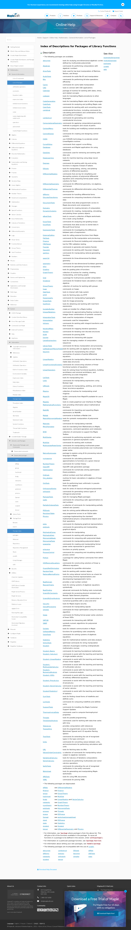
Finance (14, 168)
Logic (13, 235)
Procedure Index (18, 403)
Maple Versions (16, 596)
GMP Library (15, 581)
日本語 (36, 923)
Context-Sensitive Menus (19, 317)
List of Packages (18, 82)
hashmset (18, 472)
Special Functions (17, 210)
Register (15, 407)
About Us (10, 886)
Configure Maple (15, 633)
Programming (14, 269)
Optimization (16, 202)
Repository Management (20, 548)
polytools (18, 489)
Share (14, 552)
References (16, 353)
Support (45, 38)
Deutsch (29, 923)
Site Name (16, 416)
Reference (13, 304)
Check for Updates (17, 577)
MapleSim (13, 642)
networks (18, 480)
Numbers (14, 256)
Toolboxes (13, 638)
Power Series (16, 240)
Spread (17, 497)
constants (16, 91)
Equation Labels (18, 95)
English (17, 923)
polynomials (16, 126)
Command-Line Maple (18, 325)
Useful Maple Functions (20, 131)
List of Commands (18, 78)
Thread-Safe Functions (20, 428)
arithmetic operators (19, 87)
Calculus (14, 139)
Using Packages (17, 560)
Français (23, 923)
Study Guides (14, 300)
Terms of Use (42, 926)
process (17, 493)
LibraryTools (17, 514)
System (12, 309)
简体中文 (42, 923)
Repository (16, 543)
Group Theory (16, 248)
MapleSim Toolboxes (16, 646)
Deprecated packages (20, 455)
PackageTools (17, 518)
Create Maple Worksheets (18, 55)
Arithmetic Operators (19, 365)
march (15, 527)
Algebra (14, 135)
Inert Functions (16, 252)
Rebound (15, 539)
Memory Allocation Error (19, 600)
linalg (16, 476)
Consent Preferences (58, 926)
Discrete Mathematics (18, 154)
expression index (18, 99)
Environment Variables (20, 374)
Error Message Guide (18, 321)
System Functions (18, 424)
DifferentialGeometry (18, 231)
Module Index (17, 395)
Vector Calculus (16, 214)
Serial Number (17, 411)
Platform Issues (16, 604)
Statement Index (18, 420)
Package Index (17, 399)
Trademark (16, 432)
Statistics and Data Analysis (18, 265)
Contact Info (41, 886)
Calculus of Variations (18, 223)
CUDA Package (16, 313)
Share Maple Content (16, 66)
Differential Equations (18, 143)
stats (16, 501)
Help (13, 334)
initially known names (19, 108)
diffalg (17, 464)
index (16, 460)
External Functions (17, 330)
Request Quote (118, 11)
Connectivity (14, 281)
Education (13, 296)
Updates (15, 357)
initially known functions (20, 103)
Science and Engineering (17, 277)
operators (16, 122)
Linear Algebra (16, 185)
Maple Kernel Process (18, 592)
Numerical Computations (19, 198)
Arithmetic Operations (20, 361)
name (14, 112)
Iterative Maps (16, 181)
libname (15, 522)
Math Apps (13, 292)
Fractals (14, 172)
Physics (12, 260)
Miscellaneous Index (19, 390)
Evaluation (15, 158)
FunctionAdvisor (17, 244)
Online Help (53, 38)
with (14, 564)
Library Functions (18, 386)
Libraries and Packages (18, 441)
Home (39, 38)
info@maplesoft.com (47, 901)
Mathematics (14, 70)
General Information (18, 74)
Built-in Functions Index (20, 369)
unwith (15, 556)
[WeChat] (57, 910)
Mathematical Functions (19, 189)
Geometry (15, 177)
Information (15, 342)
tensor (17, 510)
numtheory (18, 485)
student (17, 506)
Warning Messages (17, 612)
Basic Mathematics (17, 219)
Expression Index (18, 378)
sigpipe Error (15, 608)
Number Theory (16, 193)
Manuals (13, 629)
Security (14, 569)
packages (15, 535)
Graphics (13, 273)
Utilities (14, 573)
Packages (14, 206)
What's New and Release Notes (20, 51)
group (17, 468)
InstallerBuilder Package (19, 436)
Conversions (16, 227)
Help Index (16, 382)
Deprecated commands (21, 451)
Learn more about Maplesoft (14, 912)
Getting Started (15, 47)
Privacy (49, 926)
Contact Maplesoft (105, 11)
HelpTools (15, 338)
